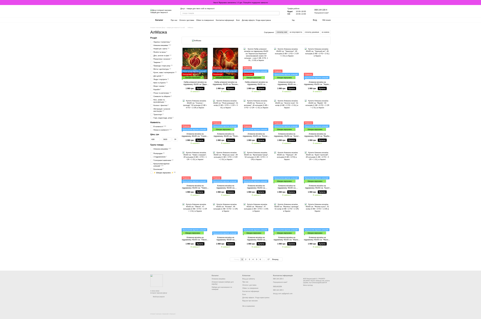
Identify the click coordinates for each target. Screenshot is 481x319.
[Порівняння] (300, 20)
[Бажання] (305, 20)
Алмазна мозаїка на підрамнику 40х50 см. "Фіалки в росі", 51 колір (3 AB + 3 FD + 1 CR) (317, 240)
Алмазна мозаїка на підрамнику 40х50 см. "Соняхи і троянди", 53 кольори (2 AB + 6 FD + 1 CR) (195, 137)
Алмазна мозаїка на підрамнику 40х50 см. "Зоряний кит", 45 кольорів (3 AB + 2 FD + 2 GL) (317, 85)
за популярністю (296, 32)
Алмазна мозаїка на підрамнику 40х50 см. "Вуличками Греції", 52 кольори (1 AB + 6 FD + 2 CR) (256, 189)
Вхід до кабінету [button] (248, 279)
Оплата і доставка (186, 20)
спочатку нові (282, 32)
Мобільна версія (159, 297)
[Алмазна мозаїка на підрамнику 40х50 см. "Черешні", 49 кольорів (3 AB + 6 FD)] (286, 167)
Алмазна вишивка (218, 279)
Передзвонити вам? (321, 13)
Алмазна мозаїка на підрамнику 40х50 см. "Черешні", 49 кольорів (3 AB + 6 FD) (287, 189)
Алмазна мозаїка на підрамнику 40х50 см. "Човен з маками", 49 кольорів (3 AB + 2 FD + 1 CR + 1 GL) (195, 189)
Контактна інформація (225, 20)
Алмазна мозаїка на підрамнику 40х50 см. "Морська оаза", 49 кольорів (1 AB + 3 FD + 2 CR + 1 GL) (226, 189)
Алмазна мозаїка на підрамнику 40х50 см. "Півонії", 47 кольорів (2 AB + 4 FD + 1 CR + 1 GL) (195, 240)
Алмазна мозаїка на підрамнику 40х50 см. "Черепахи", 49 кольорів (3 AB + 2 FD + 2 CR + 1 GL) (286, 85)
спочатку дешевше (312, 32)
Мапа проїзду (308, 285)
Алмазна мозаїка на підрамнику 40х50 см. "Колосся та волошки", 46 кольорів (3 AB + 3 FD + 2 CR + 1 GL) (256, 137)
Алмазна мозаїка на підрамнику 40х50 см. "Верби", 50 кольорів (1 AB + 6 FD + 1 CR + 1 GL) (317, 137)
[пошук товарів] (277, 13)
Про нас (174, 20)
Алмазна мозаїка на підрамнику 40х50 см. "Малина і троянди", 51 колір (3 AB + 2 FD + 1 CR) (287, 240)
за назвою (325, 32)
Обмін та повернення (205, 20)
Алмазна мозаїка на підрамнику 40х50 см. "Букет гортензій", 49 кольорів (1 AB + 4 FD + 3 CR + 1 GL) (317, 189)
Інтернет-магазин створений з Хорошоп (162, 314)
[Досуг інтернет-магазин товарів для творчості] (156, 280)
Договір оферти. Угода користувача (256, 20)
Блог (238, 20)
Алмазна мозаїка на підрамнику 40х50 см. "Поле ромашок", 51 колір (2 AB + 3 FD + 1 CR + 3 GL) (225, 137)
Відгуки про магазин (250, 301)
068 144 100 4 (320, 10)
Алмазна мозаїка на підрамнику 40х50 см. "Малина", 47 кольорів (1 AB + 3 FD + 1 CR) (256, 240)
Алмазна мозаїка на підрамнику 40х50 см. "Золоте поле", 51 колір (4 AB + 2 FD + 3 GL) (287, 137)
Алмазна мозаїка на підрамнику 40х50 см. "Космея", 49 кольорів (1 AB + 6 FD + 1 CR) (225, 240)
